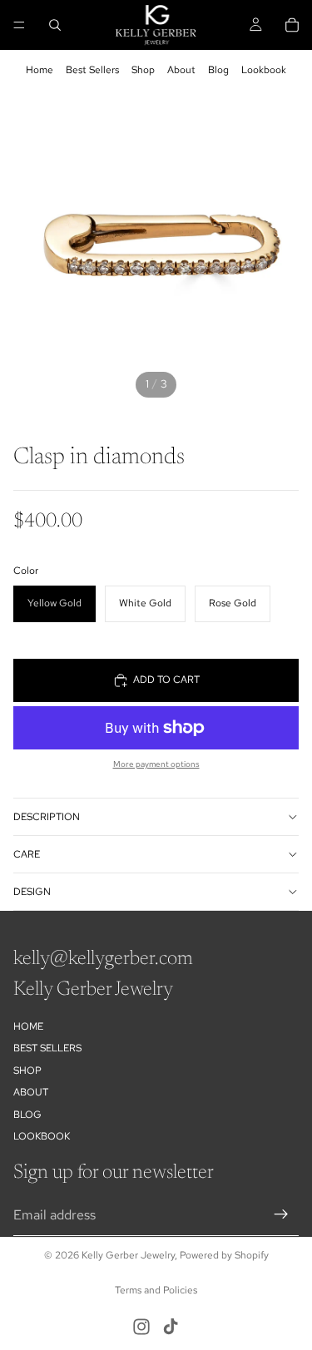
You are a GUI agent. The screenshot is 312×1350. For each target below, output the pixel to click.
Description (46, 816)
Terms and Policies (156, 1290)
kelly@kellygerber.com (103, 959)
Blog (218, 70)
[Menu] (19, 25)
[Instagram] (141, 1327)
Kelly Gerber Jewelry (128, 1255)
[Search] (55, 25)
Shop (143, 70)
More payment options (156, 764)
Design (32, 891)
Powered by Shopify (224, 1255)
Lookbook (263, 70)
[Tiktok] (171, 1327)
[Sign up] (281, 1215)
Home (39, 70)
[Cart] (292, 25)
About (181, 70)
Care (26, 854)
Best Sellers (92, 70)
